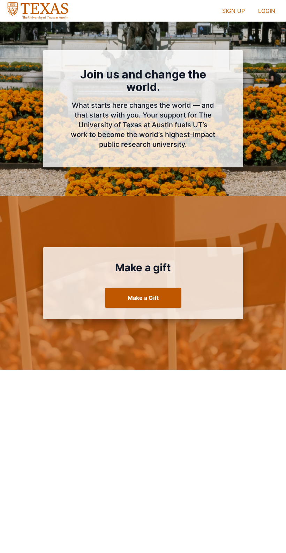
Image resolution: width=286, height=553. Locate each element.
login (266, 10)
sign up (233, 10)
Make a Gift (143, 297)
